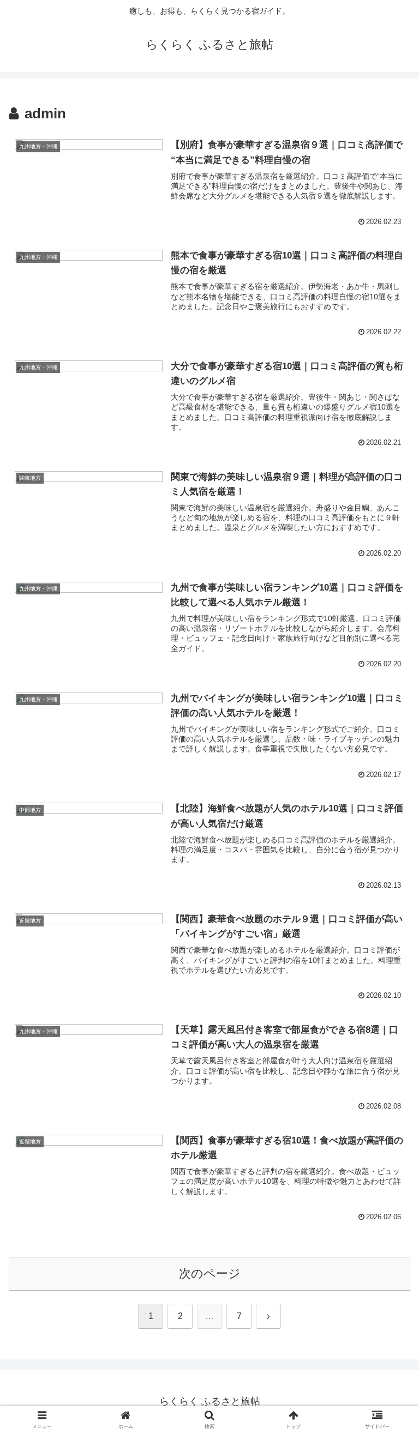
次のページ (210, 1273)
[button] (387, 1379)
